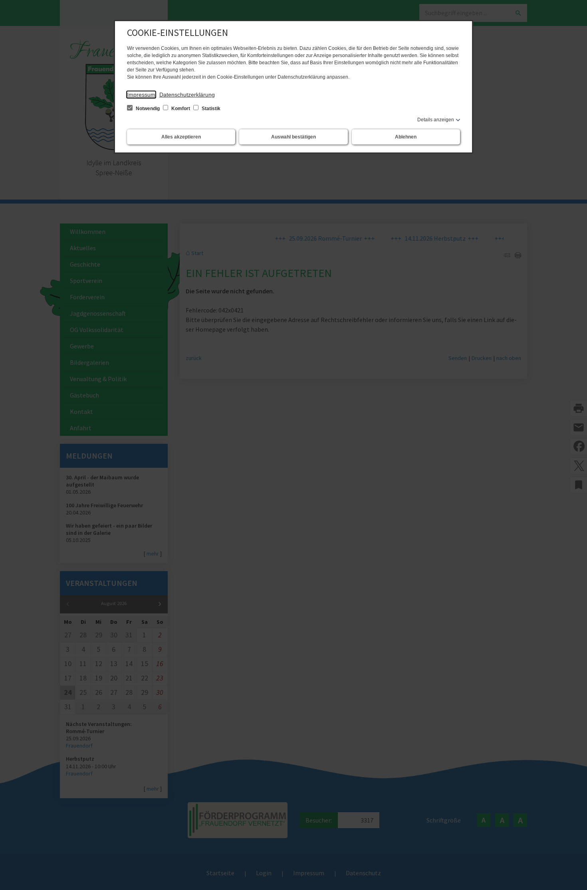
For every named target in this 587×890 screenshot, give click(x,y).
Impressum (141, 94)
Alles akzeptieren (181, 137)
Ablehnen (405, 137)
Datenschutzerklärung (187, 94)
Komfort (180, 108)
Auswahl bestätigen (293, 137)
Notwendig (148, 108)
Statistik (210, 108)
